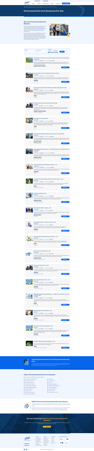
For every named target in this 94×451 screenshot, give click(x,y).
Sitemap (52, 441)
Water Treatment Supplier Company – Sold (42, 207)
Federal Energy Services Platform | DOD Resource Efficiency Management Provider (50, 87)
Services (35, 95)
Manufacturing (36, 171)
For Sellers (38, 3)
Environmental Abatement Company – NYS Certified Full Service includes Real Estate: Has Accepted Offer (51, 150)
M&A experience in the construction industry (43, 422)
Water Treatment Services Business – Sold (42, 250)
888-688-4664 (27, 443)
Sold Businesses (38, 440)
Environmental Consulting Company (41, 118)
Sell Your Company (38, 439)
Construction (36, 80)
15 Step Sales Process (39, 441)
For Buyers (52, 3)
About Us (33, 3)
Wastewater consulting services (30, 393)
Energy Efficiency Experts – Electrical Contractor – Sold (45, 222)
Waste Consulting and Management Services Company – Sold (46, 236)
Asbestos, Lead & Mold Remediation (31, 387)
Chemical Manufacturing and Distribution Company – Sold (45, 164)
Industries (57, 3)
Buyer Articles (45, 445)
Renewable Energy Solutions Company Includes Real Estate (45, 103)
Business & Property (38, 445)
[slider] (48, 52)
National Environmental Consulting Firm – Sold (43, 325)
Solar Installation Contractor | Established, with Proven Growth (46, 73)
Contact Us (47, 426)
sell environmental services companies (44, 423)
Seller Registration (38, 438)
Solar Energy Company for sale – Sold (41, 265)
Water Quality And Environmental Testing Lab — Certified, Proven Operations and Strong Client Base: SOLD (51, 295)
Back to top (90, 450)
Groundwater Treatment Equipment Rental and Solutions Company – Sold (48, 179)
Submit (62, 51)
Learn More (64, 67)
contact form (66, 422)
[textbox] (29, 51)
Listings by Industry (46, 440)
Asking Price (50, 49)
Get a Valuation (66, 3)
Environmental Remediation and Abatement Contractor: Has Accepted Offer (49, 133)
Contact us (27, 445)
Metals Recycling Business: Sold (40, 193)
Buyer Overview (46, 439)
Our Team (52, 439)
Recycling (50, 382)
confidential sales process (63, 409)
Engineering (35, 318)
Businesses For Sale (46, 3)
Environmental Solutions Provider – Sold (42, 279)
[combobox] (30, 51)
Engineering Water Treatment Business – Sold (43, 310)
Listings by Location (46, 441)
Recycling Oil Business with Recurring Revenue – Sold (44, 341)
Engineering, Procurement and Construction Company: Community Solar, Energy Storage (51, 57)
